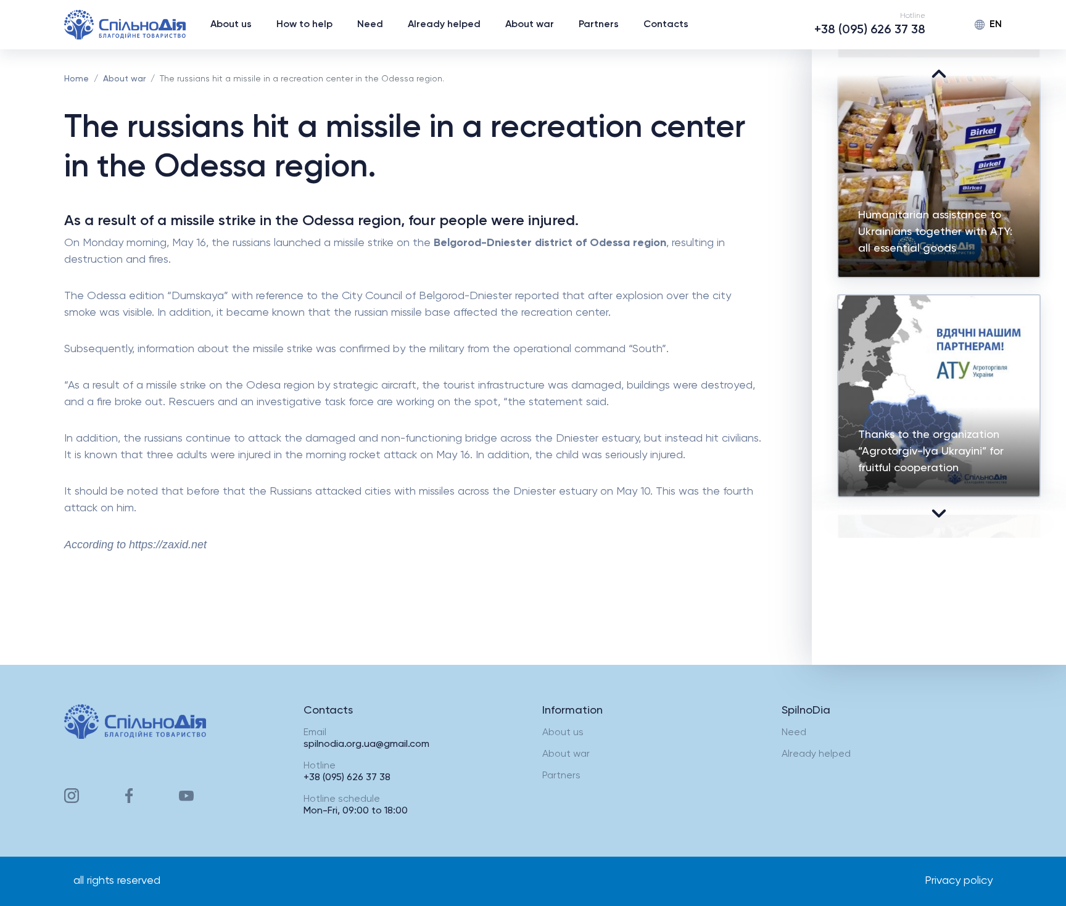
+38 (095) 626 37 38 (869, 30)
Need (370, 25)
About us (231, 25)
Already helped (444, 25)
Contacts (665, 25)
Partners (599, 25)
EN (996, 25)
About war (529, 25)
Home (76, 79)
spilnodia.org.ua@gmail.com (366, 744)
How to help (304, 25)
